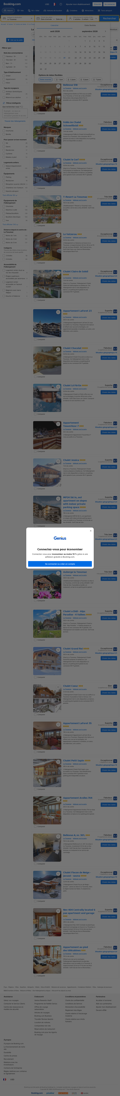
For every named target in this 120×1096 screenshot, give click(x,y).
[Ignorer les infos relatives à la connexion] (91, 531)
